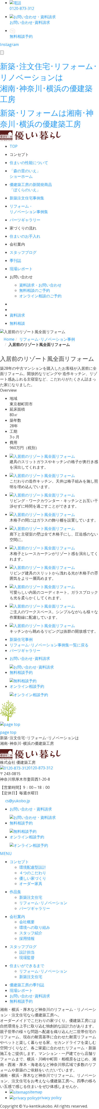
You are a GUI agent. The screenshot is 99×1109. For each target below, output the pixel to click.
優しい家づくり (32, 878)
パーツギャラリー (25, 650)
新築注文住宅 (30, 897)
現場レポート (21, 990)
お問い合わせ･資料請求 (30, 996)
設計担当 (27, 952)
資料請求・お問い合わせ (40, 285)
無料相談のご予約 (34, 290)
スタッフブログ (23, 946)
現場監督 (27, 957)
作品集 (15, 891)
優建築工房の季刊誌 (27, 985)
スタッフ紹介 (30, 933)
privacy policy (49, 1097)
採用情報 (27, 938)
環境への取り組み (34, 927)
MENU (6, 853)
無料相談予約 (21, 1001)
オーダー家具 (30, 883)
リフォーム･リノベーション (43, 902)
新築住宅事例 (21, 639)
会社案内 (17, 916)
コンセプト (19, 861)
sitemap (35, 1092)
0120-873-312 (40, 768)
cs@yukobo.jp (17, 800)
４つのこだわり (32, 872)
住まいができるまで (27, 965)
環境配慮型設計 (32, 867)
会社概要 (27, 921)
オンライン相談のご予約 (40, 296)
